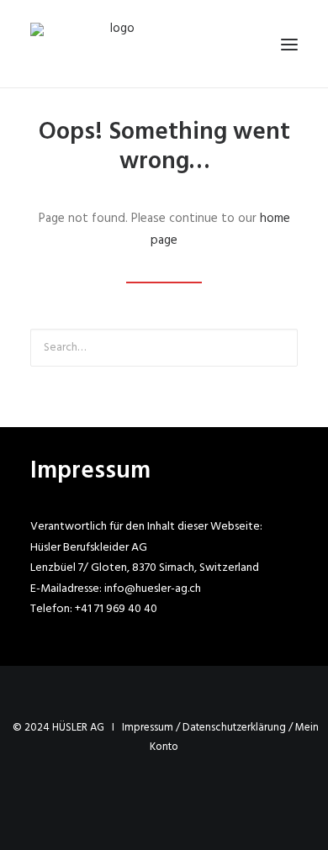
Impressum (147, 727)
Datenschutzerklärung (234, 727)
